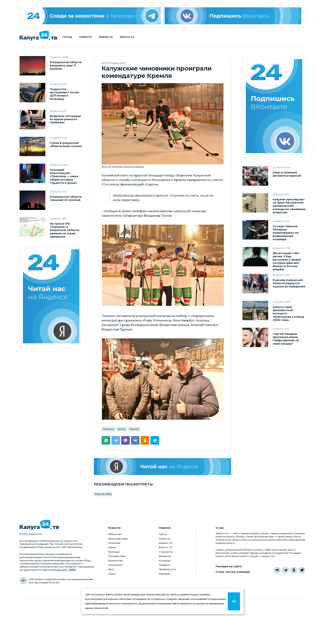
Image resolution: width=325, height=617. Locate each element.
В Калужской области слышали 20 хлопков (66, 198)
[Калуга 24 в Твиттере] (301, 570)
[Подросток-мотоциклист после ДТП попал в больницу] (32, 92)
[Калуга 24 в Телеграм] (92, 15)
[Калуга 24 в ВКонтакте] (277, 570)
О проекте (165, 551)
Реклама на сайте (229, 566)
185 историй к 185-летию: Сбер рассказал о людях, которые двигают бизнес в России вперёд (287, 261)
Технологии (115, 560)
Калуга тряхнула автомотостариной (287, 174)
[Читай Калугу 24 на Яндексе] (51, 296)
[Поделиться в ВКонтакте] (135, 440)
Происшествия (118, 538)
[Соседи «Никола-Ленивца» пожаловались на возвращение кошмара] (255, 229)
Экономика (115, 564)
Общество (115, 534)
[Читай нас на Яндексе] (162, 466)
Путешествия (116, 556)
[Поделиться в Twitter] (155, 440)
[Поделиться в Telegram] (116, 440)
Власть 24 (127, 37)
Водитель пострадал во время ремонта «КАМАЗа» (65, 119)
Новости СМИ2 (103, 494)
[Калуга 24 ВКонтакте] (274, 106)
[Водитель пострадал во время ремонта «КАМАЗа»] (32, 119)
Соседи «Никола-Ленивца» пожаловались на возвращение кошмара (285, 233)
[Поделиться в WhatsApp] (106, 440)
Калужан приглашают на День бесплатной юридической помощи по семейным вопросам (289, 206)
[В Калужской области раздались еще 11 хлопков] (32, 65)
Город (67, 37)
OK (234, 601)
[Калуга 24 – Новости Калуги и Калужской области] (38, 35)
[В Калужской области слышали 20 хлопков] (32, 200)
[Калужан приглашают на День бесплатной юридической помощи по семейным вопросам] (255, 203)
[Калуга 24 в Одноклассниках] (293, 570)
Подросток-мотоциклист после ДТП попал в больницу (64, 94)
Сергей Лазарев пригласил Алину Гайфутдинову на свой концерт (286, 338)
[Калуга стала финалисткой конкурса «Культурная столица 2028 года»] (255, 310)
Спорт (122, 429)
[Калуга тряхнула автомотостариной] (255, 176)
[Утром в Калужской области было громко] (32, 146)
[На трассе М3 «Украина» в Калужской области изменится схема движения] (32, 227)
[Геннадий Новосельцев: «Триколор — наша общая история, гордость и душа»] (32, 173)
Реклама (164, 573)
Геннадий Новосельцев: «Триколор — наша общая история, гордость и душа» (64, 176)
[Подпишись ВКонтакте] (233, 15)
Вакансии (165, 556)
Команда (165, 560)
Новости (85, 37)
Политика (114, 542)
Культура (114, 551)
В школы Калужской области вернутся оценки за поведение (289, 283)
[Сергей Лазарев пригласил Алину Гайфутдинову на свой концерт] (255, 337)
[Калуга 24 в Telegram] (285, 570)
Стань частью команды (233, 572)
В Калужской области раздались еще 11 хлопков (66, 65)
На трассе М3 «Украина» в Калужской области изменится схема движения (64, 230)
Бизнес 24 (106, 37)
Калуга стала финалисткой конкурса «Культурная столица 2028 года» (288, 313)
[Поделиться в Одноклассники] (145, 440)
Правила (164, 564)
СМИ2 (72, 569)
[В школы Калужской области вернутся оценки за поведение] (255, 283)
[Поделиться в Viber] (125, 440)
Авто (111, 569)
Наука (112, 547)
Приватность (167, 569)
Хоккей (135, 429)
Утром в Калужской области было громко (66, 144)
